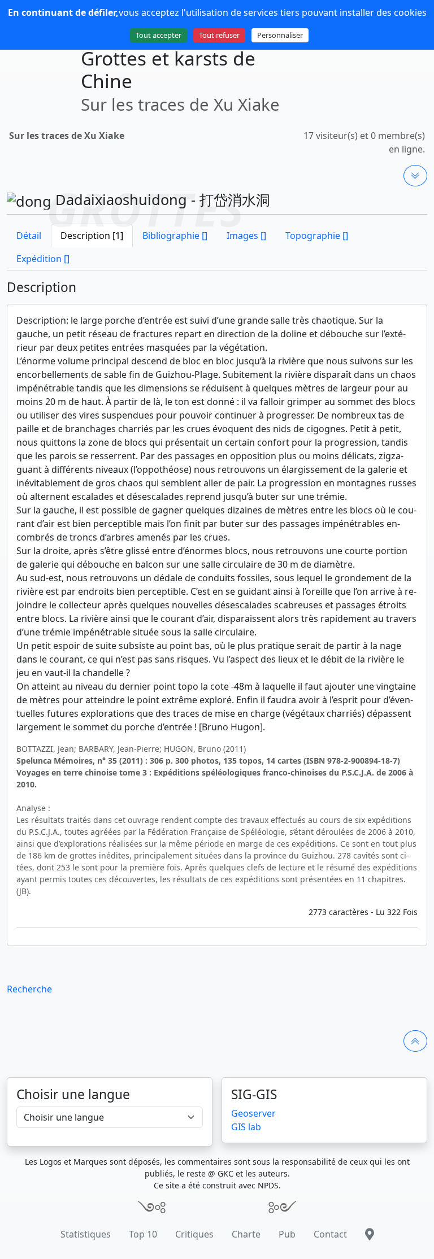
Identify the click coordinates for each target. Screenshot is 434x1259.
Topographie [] (316, 235)
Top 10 (143, 1234)
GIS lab (246, 1127)
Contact (330, 1234)
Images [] (246, 235)
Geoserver (253, 1113)
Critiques (194, 1234)
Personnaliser (280, 35)
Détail (28, 235)
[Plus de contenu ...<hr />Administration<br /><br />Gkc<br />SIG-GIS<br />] (415, 175)
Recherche (29, 989)
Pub (287, 1234)
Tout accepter (158, 35)
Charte (246, 1234)
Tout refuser (219, 35)
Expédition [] (43, 258)
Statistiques (85, 1234)
